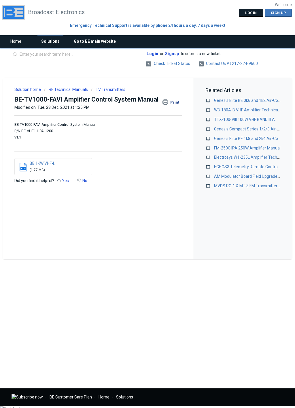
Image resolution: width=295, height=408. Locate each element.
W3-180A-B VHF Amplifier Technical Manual (253, 110)
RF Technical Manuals (68, 89)
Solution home (28, 89)
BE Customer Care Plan (71, 397)
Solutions (50, 41)
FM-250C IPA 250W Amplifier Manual (247, 148)
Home (15, 41)
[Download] (136, 129)
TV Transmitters (110, 89)
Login (152, 53)
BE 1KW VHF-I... (43, 163)
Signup (172, 53)
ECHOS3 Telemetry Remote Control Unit (250, 166)
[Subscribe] (27, 397)
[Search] (15, 55)
